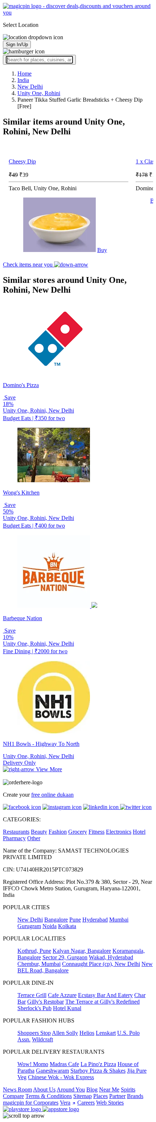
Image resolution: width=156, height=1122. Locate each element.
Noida (49, 926)
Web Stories (110, 1102)
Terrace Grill (31, 995)
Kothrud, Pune (34, 951)
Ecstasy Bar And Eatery (105, 995)
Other (33, 838)
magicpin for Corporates (30, 1102)
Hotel (139, 832)
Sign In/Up (17, 44)
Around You (71, 1089)
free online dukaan (52, 795)
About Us (44, 1089)
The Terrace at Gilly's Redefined (102, 1002)
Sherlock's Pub (34, 1008)
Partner (117, 1096)
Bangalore (56, 919)
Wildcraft (42, 1039)
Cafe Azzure (62, 995)
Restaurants (16, 832)
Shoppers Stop (34, 1033)
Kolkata (67, 926)
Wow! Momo (32, 1064)
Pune (75, 919)
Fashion (58, 832)
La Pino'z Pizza (98, 1064)
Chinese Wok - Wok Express (61, 1077)
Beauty (39, 832)
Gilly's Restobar (45, 1002)
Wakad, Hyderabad (111, 957)
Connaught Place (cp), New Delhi (101, 964)
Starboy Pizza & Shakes (98, 1071)
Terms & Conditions (48, 1096)
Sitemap (82, 1096)
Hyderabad (95, 919)
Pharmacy (14, 838)
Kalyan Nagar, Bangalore (82, 951)
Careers (86, 1102)
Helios (86, 1033)
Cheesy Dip (22, 161)
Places (100, 1096)
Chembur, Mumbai (39, 964)
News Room (17, 1089)
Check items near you (28, 264)
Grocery (77, 832)
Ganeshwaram (52, 1071)
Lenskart (106, 1033)
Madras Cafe (64, 1064)
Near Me (109, 1089)
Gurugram (29, 926)
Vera (65, 1102)
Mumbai (118, 919)
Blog (92, 1089)
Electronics (118, 832)
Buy (102, 250)
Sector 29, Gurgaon (64, 957)
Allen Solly (65, 1033)
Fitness (96, 832)
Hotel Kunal (67, 1008)
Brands (135, 1096)
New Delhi (30, 919)
